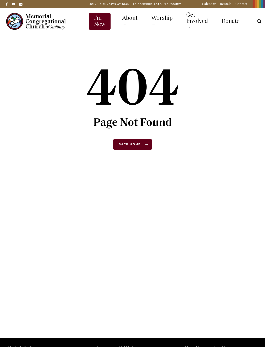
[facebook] (7, 4)
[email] (21, 4)
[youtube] (13, 4)
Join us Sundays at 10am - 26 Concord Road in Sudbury (135, 4)
